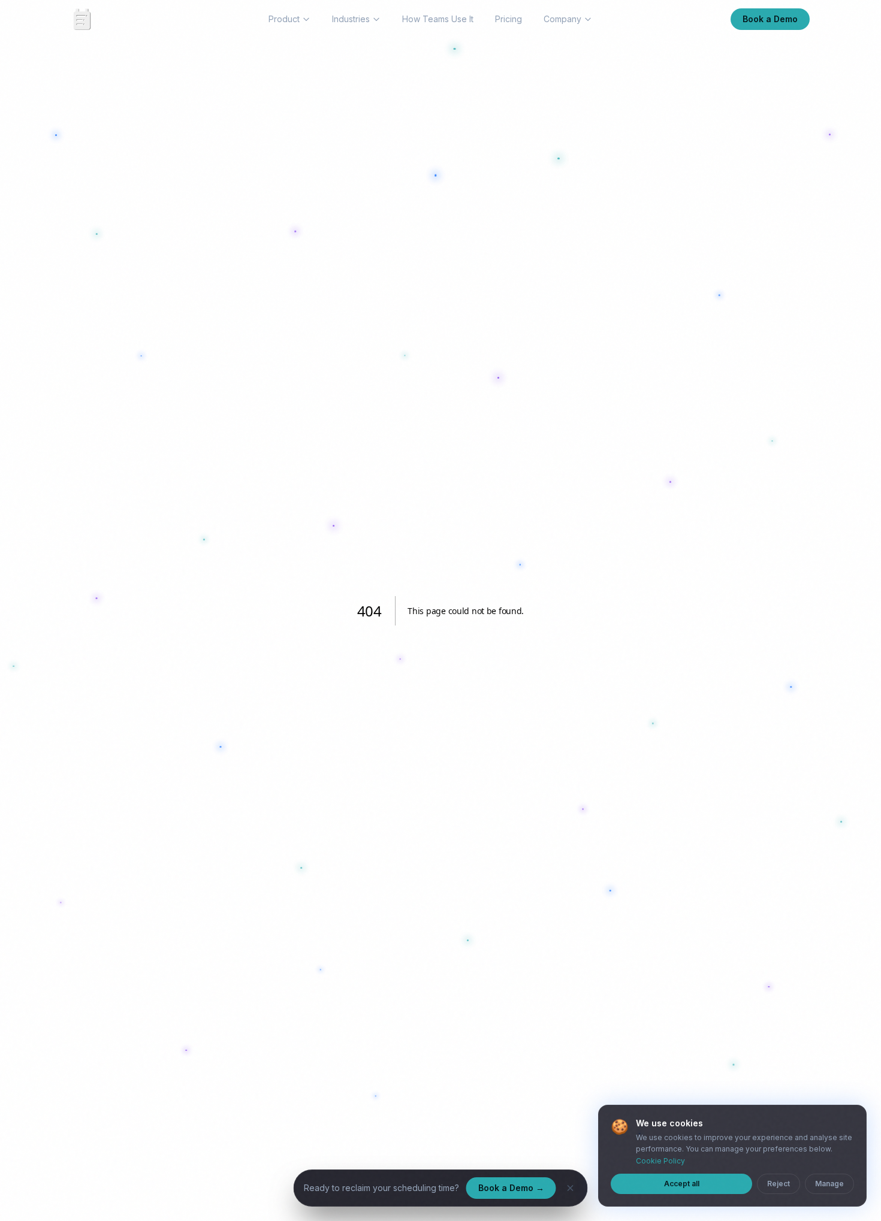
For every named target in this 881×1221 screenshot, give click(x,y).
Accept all (681, 1183)
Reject (778, 1183)
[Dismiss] (570, 1188)
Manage (829, 1183)
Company (562, 19)
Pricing (508, 19)
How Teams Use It (437, 19)
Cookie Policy (660, 1160)
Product (284, 19)
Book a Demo (770, 19)
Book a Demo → (511, 1188)
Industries (351, 19)
